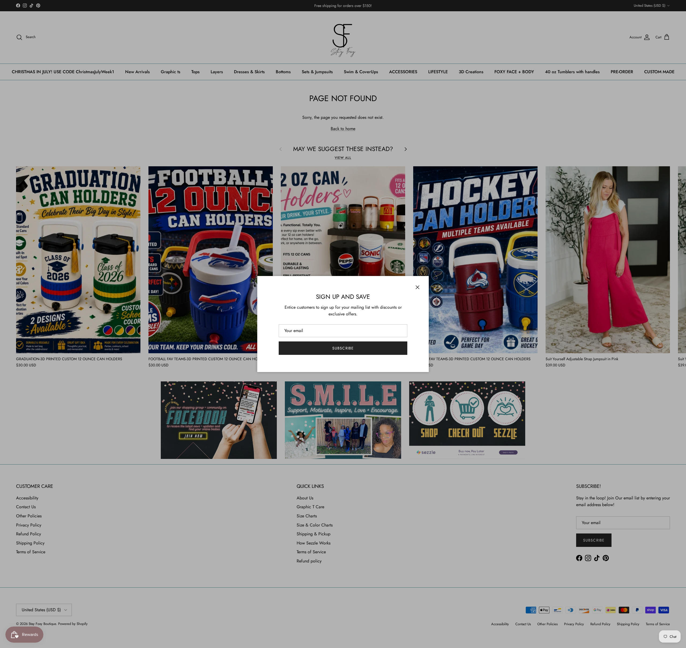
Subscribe (343, 348)
